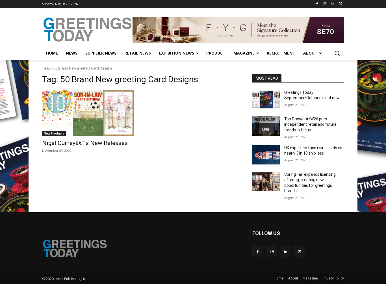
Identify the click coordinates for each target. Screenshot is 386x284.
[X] (340, 4)
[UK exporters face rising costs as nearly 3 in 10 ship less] (266, 154)
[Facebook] (317, 4)
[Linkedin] (332, 4)
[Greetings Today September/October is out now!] (266, 99)
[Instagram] (325, 4)
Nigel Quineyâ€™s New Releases (85, 143)
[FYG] (238, 30)
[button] (337, 53)
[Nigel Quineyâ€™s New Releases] (88, 113)
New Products (54, 133)
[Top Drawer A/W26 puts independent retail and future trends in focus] (266, 126)
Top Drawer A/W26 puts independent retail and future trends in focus (310, 124)
